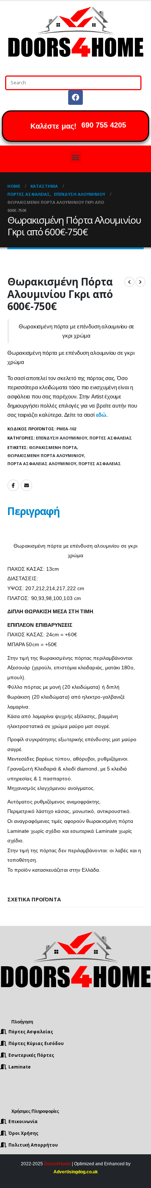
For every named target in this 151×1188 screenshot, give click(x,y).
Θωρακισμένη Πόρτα (53, 447)
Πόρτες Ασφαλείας (110, 438)
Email (26, 485)
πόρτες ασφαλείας (99, 463)
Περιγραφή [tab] (33, 511)
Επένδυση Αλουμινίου (61, 438)
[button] (76, 157)
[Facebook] (75, 97)
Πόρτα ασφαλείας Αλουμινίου (41, 463)
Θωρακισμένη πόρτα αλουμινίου (45, 455)
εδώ (101, 415)
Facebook (13, 485)
